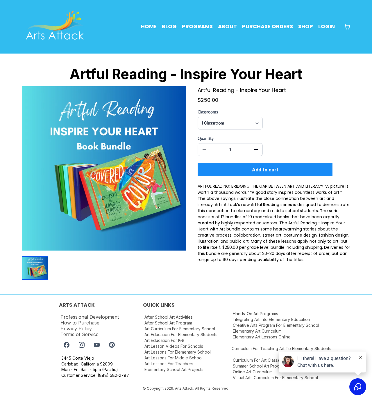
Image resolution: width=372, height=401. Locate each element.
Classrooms (208, 112)
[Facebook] (66, 344)
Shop (305, 26)
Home (149, 26)
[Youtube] (96, 344)
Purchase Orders (267, 26)
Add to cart (265, 170)
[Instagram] (81, 344)
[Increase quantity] (256, 149)
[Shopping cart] (347, 27)
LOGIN (326, 26)
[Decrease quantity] (204, 149)
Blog (169, 26)
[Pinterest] (111, 344)
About (227, 26)
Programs (197, 26)
